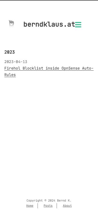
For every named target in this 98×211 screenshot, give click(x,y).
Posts (48, 205)
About (67, 205)
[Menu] (78, 26)
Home (29, 205)
